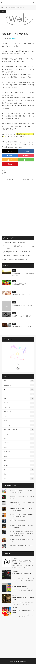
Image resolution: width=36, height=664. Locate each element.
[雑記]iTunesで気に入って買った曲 (21, 316)
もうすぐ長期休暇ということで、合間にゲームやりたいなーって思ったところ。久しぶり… (23, 579)
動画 (18, 460)
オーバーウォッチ (18, 425)
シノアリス (18, 434)
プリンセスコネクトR (18, 443)
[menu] (33, 2)
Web (18, 398)
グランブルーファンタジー (18, 429)
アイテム (18, 403)
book (18, 380)
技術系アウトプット (18, 465)
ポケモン (18, 447)
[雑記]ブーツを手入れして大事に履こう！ (22, 327)
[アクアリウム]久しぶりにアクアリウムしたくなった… (23, 562)
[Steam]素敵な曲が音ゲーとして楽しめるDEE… (23, 598)
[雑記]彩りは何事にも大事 (19, 284)
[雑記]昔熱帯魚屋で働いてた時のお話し (23, 305)
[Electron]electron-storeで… (20, 586)
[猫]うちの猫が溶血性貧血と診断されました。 (15, 259)
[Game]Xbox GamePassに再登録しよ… (22, 575)
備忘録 (18, 456)
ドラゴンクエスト (18, 438)
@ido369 (13, 38)
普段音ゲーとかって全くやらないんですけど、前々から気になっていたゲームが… (23, 603)
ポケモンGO (18, 451)
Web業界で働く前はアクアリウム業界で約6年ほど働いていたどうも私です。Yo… (22, 566)
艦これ (18, 474)
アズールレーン (18, 411)
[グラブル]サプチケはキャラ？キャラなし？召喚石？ (17, 255)
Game (18, 394)
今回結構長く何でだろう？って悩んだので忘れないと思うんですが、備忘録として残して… (23, 589)
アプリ (18, 416)
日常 (5, 173)
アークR (18, 420)
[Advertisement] (18, 196)
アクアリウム (18, 407)
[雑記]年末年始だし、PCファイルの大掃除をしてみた (23, 274)
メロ (18, 364)
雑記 (3, 11)
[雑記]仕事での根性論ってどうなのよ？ (23, 294)
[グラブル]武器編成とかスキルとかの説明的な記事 (16, 251)
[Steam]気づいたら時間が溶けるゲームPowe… (23, 611)
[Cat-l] (15, 2)
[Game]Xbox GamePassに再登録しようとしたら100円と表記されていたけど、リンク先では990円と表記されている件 (22, 533)
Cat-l (17, 661)
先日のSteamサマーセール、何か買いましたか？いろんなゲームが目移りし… (22, 615)
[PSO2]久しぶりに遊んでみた (17, 520)
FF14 (18, 389)
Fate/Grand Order (18, 385)
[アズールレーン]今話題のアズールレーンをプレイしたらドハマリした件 (18, 247)
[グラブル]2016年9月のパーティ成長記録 (14, 242)
